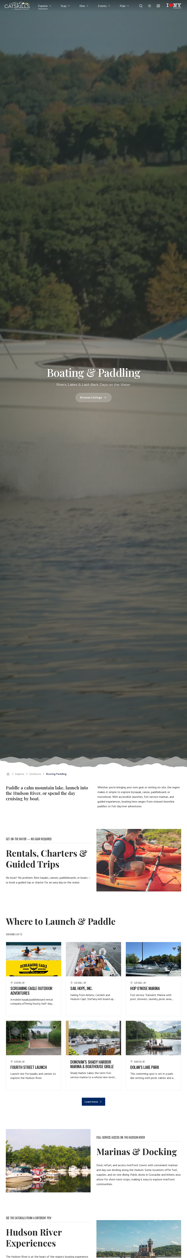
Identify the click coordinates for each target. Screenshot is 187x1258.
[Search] (141, 6)
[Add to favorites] (54, 948)
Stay (63, 6)
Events (102, 6)
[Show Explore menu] (50, 6)
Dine (82, 6)
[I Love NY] (174, 6)
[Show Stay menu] (69, 6)
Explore (43, 6)
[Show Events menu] (109, 6)
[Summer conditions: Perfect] (150, 6)
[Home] (8, 774)
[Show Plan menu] (128, 6)
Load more (91, 1101)
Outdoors (35, 774)
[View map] (158, 6)
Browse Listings (91, 397)
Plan (122, 6)
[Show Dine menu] (87, 6)
